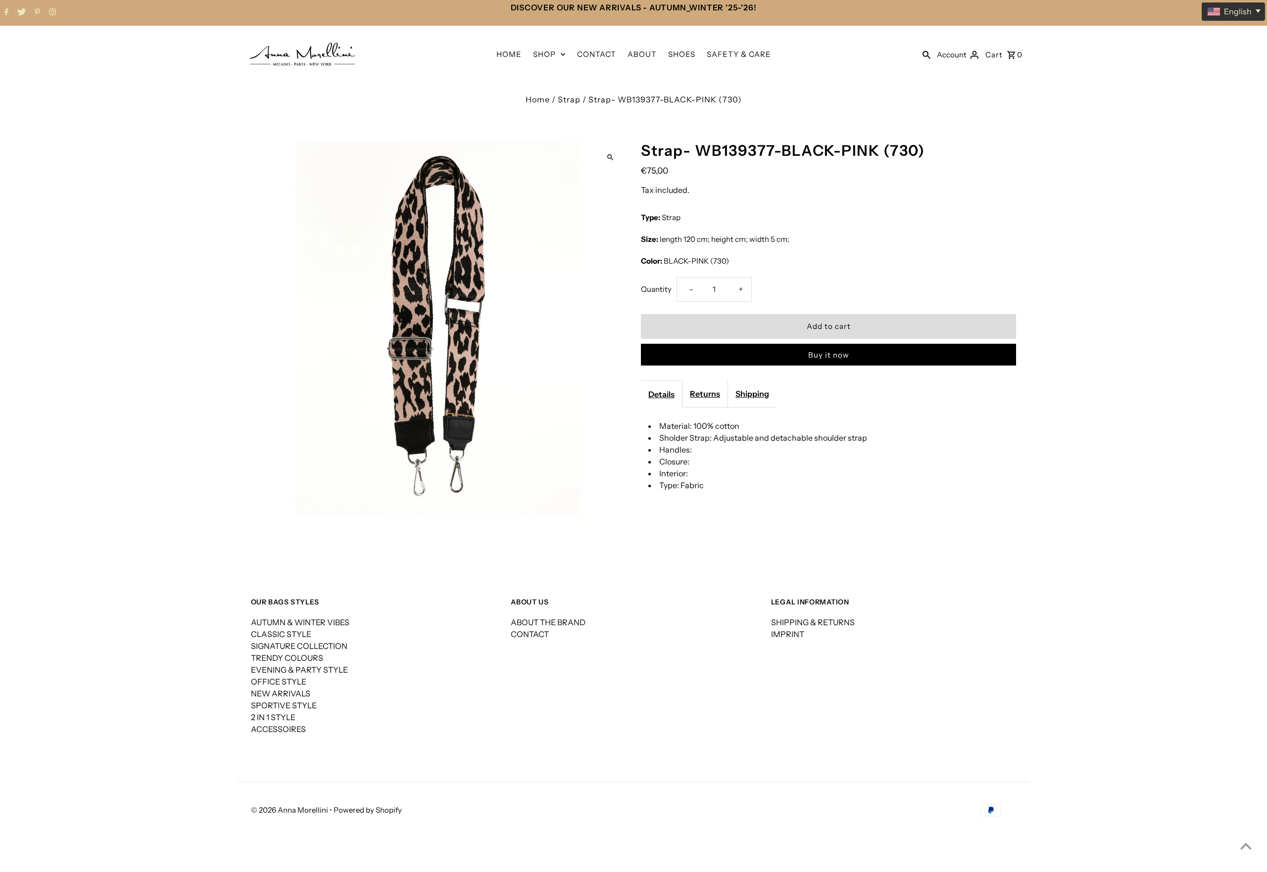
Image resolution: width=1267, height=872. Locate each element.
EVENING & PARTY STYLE (299, 670)
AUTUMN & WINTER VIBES (300, 622)
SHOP (544, 54)
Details (661, 394)
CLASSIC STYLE (281, 634)
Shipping (752, 394)
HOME (509, 54)
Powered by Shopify (368, 810)
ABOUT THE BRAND (548, 622)
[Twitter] (20, 13)
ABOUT (642, 54)
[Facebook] (5, 13)
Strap (569, 99)
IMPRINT (787, 634)
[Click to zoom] (610, 157)
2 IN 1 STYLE (273, 717)
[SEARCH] (926, 54)
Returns (705, 394)
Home (538, 99)
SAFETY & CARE (739, 54)
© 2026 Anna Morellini (290, 810)
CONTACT (596, 54)
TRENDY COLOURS (287, 658)
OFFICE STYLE (278, 682)
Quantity (656, 289)
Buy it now (828, 355)
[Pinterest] (36, 13)
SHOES (681, 54)
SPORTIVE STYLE (284, 705)
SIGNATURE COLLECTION (299, 646)
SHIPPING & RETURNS (813, 622)
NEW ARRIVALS (280, 693)
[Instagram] (51, 13)
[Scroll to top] (1246, 846)
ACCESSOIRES (278, 729)
